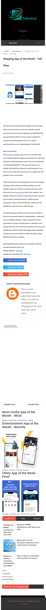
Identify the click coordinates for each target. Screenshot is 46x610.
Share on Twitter (15, 267)
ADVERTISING (24, 39)
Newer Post (9, 405)
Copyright (6, 573)
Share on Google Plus (18, 274)
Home (24, 36)
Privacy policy (7, 577)
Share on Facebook (17, 260)
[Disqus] (23, 370)
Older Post (33, 405)
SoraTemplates (20, 601)
